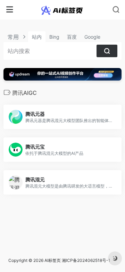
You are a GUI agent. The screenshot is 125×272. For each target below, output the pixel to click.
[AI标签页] (62, 9)
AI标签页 (52, 260)
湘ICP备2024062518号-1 (86, 260)
